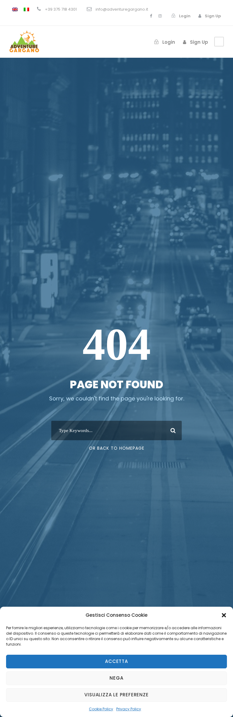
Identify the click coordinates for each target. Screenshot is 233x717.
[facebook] (151, 16)
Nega (116, 678)
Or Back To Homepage (116, 448)
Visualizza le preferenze (116, 694)
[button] (224, 615)
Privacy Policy (128, 709)
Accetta (116, 661)
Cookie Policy (101, 709)
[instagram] (160, 16)
